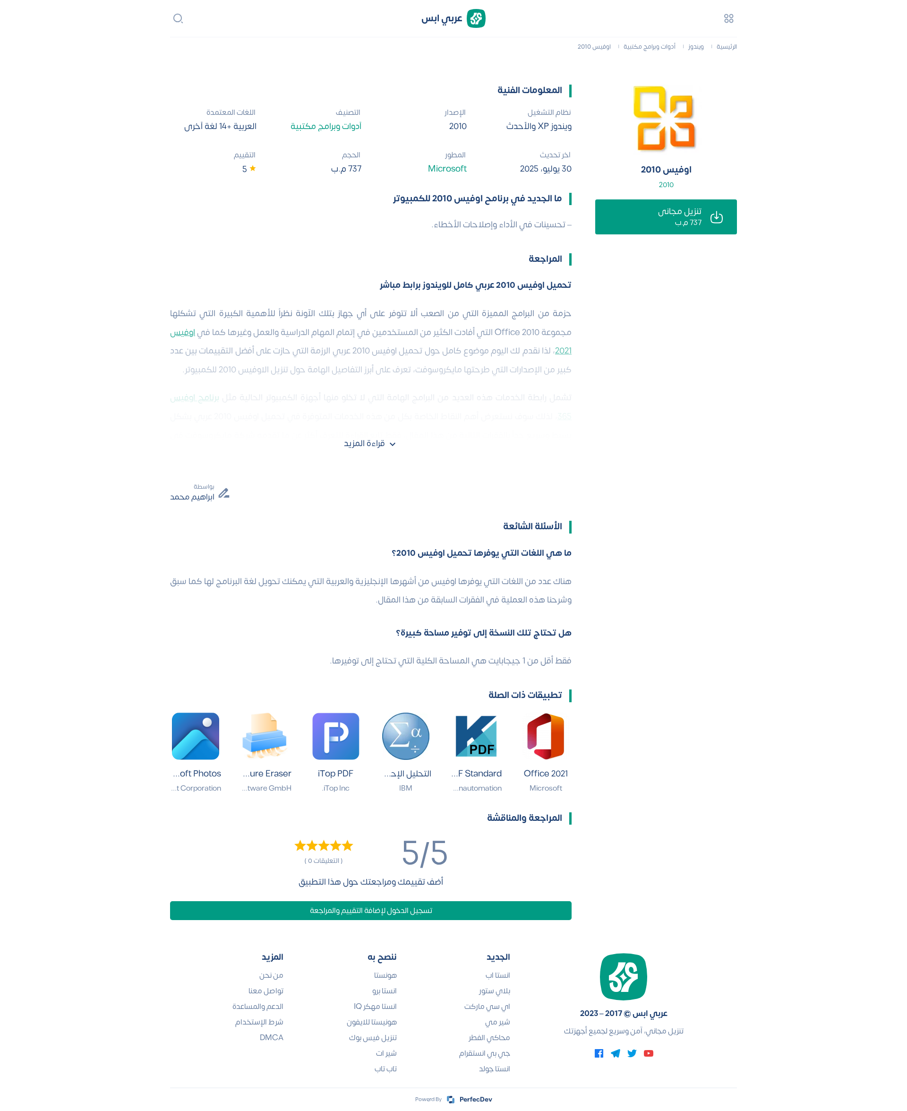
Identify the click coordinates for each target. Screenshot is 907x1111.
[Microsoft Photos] (195, 736)
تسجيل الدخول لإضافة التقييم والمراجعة (371, 910)
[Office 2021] (546, 736)
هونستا (385, 975)
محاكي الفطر (489, 1038)
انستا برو (384, 991)
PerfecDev (476, 1099)
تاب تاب (386, 1069)
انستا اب (498, 975)
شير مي (497, 1022)
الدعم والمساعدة (257, 1006)
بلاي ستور (494, 991)
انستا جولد (494, 1069)
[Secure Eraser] (266, 736)
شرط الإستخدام (259, 1022)
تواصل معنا (265, 991)
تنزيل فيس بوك (373, 1038)
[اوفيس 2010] (666, 120)
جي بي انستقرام (484, 1053)
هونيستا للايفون (372, 1022)
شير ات (386, 1053)
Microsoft (447, 169)
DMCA (271, 1038)
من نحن (271, 975)
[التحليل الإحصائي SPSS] (405, 736)
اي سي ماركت (487, 1006)
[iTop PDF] (335, 736)
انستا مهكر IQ (375, 1006)
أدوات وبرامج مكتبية (326, 126)
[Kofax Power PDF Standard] (476, 736)
